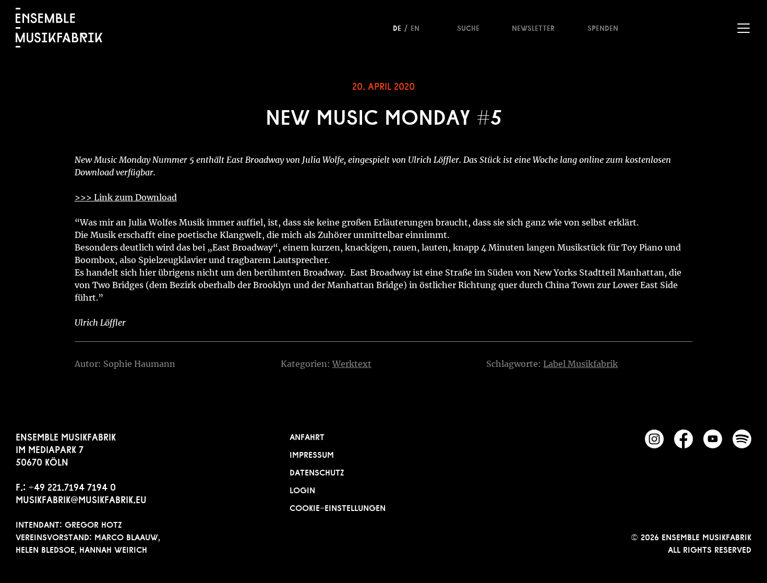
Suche (468, 27)
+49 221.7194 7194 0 (72, 486)
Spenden (603, 27)
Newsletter (533, 27)
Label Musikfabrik (580, 364)
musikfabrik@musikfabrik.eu (81, 498)
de (397, 27)
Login (302, 489)
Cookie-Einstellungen (338, 507)
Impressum (312, 453)
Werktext (351, 364)
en (415, 27)
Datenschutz (317, 471)
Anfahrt (307, 436)
